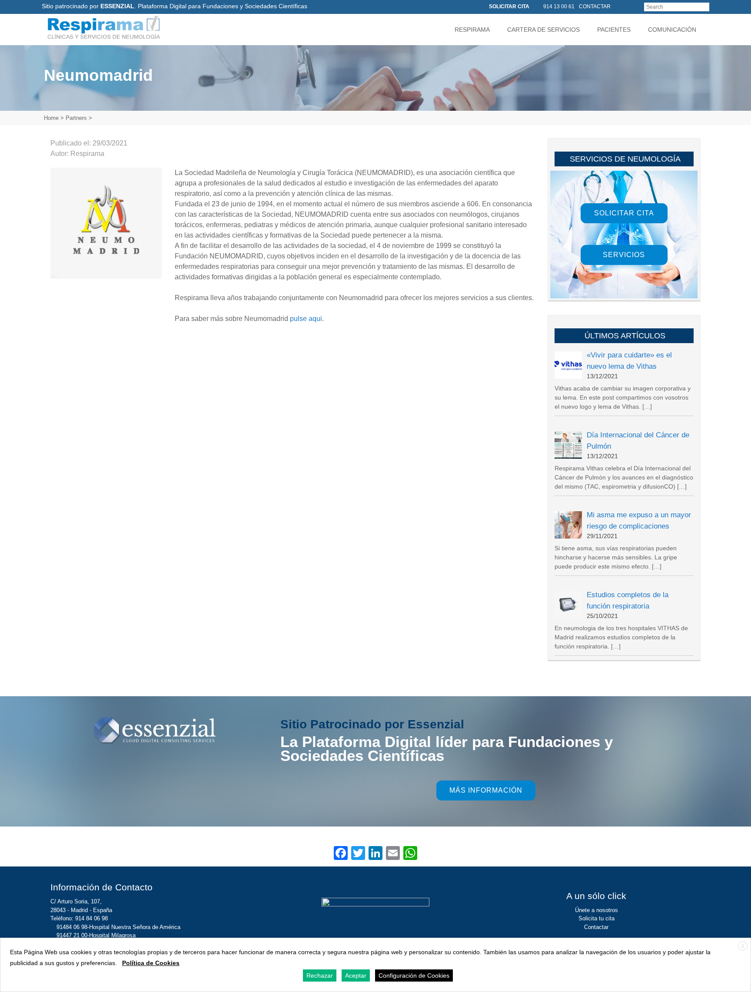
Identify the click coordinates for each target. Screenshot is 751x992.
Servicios (624, 254)
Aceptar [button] (355, 975)
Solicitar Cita (624, 213)
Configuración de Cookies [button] (414, 975)
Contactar (596, 927)
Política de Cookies (150, 962)
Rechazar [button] (319, 975)
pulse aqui (306, 318)
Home (51, 118)
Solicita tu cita (596, 918)
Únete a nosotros (596, 910)
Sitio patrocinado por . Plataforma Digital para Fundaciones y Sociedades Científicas (174, 6)
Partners (76, 118)
